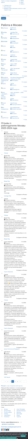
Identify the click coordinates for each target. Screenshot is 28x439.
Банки (22, 2)
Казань (18, 415)
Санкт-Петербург (21, 409)
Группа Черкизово (8, 271)
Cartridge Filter (7, 196)
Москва (6, 409)
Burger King (7, 181)
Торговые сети (7, 5)
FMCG (22, 1)
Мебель (22, 4)
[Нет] (17, 438)
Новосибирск (7, 415)
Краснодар (19, 413)
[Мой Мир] (5, 430)
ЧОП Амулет (7, 377)
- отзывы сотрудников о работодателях (12, 385)
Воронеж (19, 412)
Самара (6, 413)
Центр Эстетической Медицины (12, 349)
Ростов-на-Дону (8, 412)
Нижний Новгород (21, 410)
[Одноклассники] (3, 430)
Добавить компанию (8, 424)
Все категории (7, 7)
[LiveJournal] (8, 430)
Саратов (19, 416)
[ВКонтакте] (1, 430)
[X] (6, 430)
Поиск (3, 18)
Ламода (6, 153)
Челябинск (6, 416)
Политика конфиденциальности (11, 427)
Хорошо (23, 436)
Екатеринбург (7, 410)
